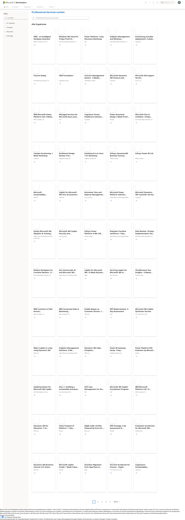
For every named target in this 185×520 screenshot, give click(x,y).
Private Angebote (85, 509)
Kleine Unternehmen (74, 513)
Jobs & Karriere (86, 513)
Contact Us (41, 519)
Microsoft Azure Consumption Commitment (105, 509)
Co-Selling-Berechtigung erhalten (92, 511)
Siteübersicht (34, 519)
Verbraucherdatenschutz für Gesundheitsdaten (14, 519)
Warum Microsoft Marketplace (9, 509)
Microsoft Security (14, 513)
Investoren (146, 513)
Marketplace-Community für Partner (115, 511)
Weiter (116, 502)
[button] (33, 18)
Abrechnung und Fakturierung (128, 509)
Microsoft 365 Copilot (49, 513)
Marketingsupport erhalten (8, 511)
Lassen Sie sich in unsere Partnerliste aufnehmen (164, 509)
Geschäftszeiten (41, 509)
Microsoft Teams (62, 513)
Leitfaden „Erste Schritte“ (54, 509)
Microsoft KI (4, 513)
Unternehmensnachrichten (117, 513)
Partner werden (143, 509)
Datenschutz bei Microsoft (134, 513)
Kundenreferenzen (29, 509)
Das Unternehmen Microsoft (100, 513)
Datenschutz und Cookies (53, 519)
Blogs (21, 509)
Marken (80, 519)
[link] (43, 45)
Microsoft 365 (37, 513)
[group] (35, 45)
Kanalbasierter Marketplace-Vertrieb (138, 511)
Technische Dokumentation (70, 509)
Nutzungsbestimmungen (69, 519)
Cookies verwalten (111, 519)
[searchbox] (18, 17)
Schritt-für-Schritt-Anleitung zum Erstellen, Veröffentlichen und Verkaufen (58, 511)
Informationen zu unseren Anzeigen (94, 519)
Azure (22, 513)
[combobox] (61, 18)
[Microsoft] (8, 2)
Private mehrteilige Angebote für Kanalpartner (165, 511)
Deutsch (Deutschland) (7, 515)
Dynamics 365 (28, 513)
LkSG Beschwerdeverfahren (158, 513)
